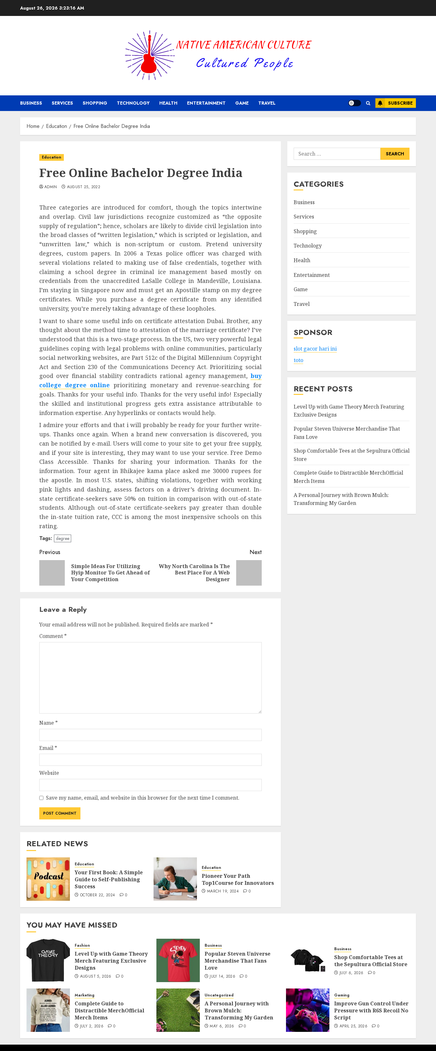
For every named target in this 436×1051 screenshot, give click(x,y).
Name (48, 722)
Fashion (82, 945)
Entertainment (206, 103)
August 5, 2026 (95, 976)
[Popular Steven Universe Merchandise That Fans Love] (178, 960)
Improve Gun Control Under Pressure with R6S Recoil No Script (371, 1010)
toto (298, 360)
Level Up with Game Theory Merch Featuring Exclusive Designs (111, 961)
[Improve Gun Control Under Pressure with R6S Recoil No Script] (307, 1010)
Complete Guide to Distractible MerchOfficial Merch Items (109, 1010)
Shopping (95, 103)
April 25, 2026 (353, 1026)
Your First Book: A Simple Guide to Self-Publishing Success (109, 879)
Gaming (342, 995)
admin (50, 187)
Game (242, 103)
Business (31, 103)
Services (62, 103)
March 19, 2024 (223, 891)
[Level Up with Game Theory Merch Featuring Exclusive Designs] (48, 960)
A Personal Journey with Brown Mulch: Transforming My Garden (239, 1010)
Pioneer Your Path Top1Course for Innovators (238, 879)
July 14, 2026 (222, 976)
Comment (53, 636)
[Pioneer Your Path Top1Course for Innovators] (175, 879)
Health (168, 103)
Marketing (84, 995)
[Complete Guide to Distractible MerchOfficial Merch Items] (48, 1010)
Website (49, 772)
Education (51, 157)
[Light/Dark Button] (354, 103)
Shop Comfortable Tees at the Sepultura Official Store (370, 961)
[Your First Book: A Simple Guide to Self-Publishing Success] (48, 879)
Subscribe (400, 103)
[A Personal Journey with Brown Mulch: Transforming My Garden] (178, 1010)
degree (62, 538)
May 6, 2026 (222, 1026)
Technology (133, 103)
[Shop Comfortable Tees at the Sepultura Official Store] (307, 960)
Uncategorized (219, 995)
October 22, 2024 (97, 895)
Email (48, 747)
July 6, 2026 (351, 973)
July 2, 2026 (91, 1026)
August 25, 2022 (83, 187)
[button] (368, 103)
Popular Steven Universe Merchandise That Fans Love (237, 961)
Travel (266, 103)
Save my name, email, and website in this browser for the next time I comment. (142, 797)
